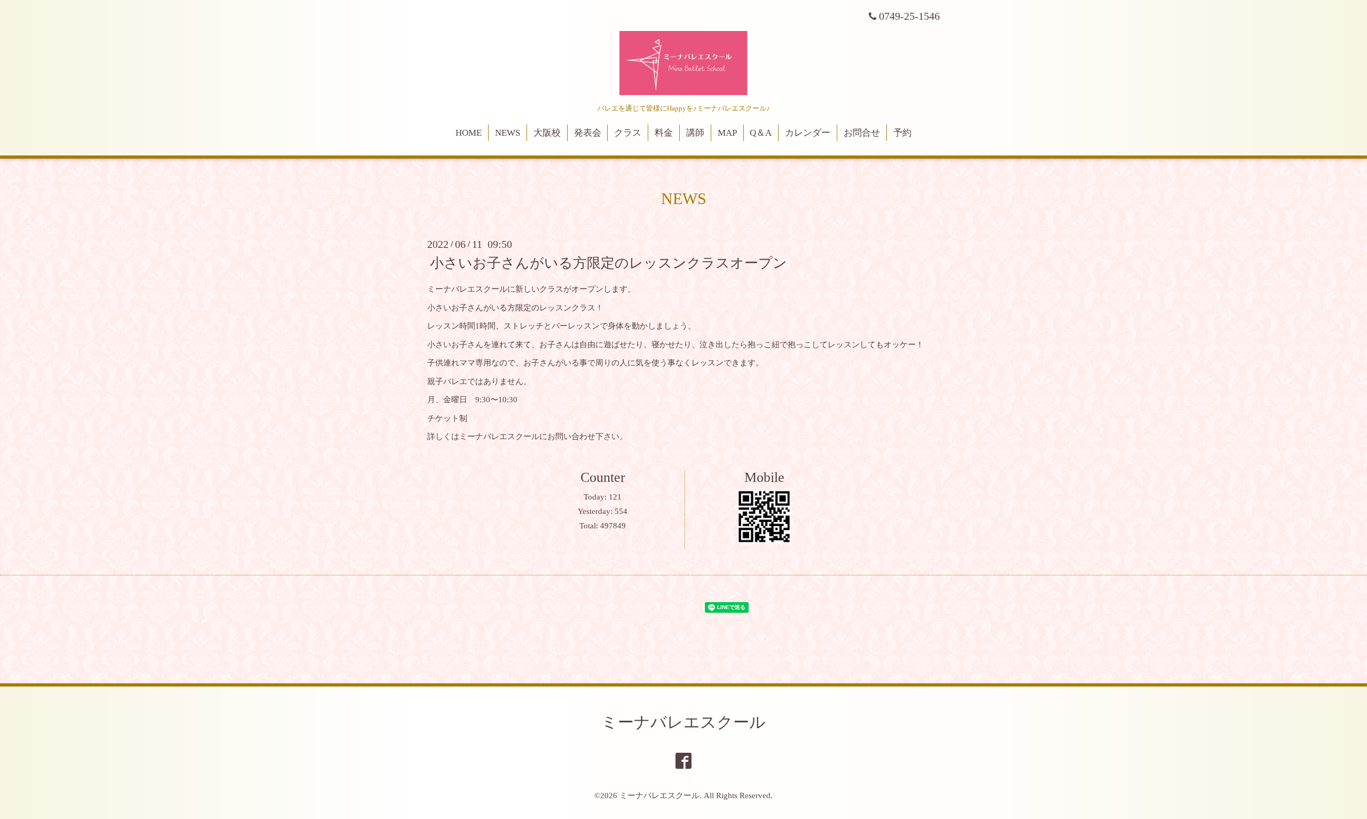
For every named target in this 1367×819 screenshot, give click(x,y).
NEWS (507, 133)
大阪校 (547, 133)
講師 (695, 133)
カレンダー (807, 133)
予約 (902, 133)
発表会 (587, 133)
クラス (627, 133)
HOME (468, 133)
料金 (664, 133)
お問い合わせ (571, 436)
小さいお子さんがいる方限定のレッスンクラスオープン (608, 263)
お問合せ (862, 133)
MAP (727, 133)
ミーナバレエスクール (683, 722)
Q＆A (761, 133)
